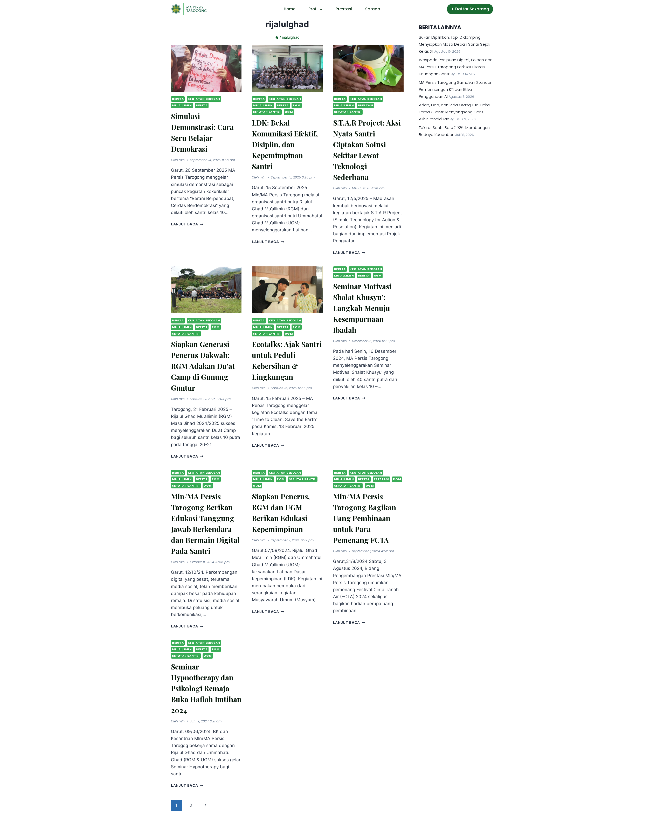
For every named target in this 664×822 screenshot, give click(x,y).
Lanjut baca (187, 224)
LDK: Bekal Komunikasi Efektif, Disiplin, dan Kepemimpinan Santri (285, 144)
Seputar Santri (267, 112)
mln (182, 160)
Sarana (372, 9)
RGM (297, 105)
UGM (289, 112)
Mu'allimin (182, 105)
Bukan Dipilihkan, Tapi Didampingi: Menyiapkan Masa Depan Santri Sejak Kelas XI (454, 44)
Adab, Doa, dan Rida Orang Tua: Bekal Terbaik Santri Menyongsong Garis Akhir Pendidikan (454, 112)
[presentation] (206, 68)
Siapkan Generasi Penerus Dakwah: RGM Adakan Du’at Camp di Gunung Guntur (203, 365)
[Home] (277, 37)
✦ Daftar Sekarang (470, 9)
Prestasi (344, 9)
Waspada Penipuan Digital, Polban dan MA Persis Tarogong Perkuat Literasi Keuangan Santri (456, 67)
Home (289, 9)
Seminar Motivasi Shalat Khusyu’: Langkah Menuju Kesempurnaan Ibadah (362, 308)
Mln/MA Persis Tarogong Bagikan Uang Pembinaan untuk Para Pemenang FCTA (364, 518)
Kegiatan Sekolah (204, 99)
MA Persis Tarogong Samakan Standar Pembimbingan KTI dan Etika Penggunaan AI (455, 89)
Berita (178, 99)
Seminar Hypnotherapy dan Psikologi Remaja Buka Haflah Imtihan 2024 (206, 688)
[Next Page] (205, 805)
